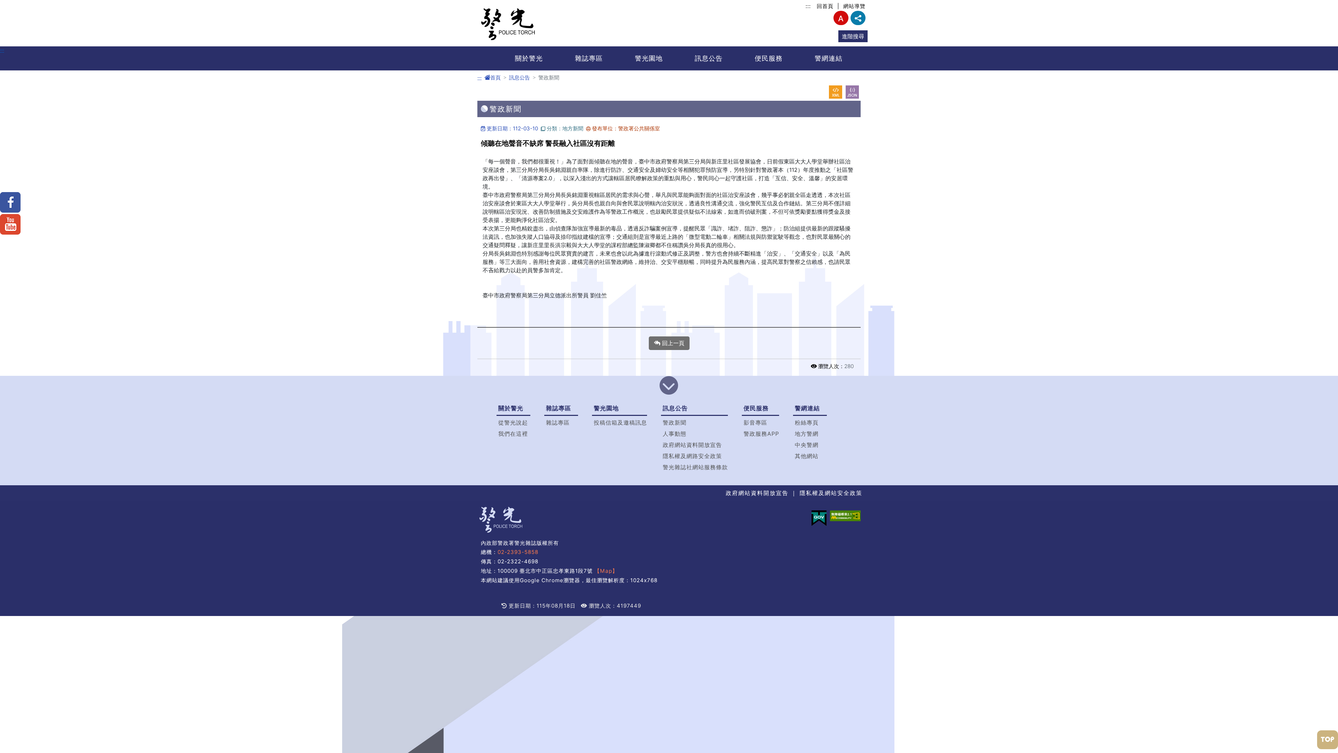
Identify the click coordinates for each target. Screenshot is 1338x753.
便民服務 (769, 58)
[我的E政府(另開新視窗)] (819, 518)
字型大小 (840, 18)
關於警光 (529, 58)
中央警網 (806, 444)
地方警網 (806, 433)
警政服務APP (761, 433)
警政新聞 (674, 422)
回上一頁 (672, 343)
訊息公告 (709, 58)
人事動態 (674, 433)
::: (808, 6)
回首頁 (825, 6)
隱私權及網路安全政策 (692, 455)
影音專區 (755, 422)
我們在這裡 (513, 433)
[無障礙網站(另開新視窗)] (845, 515)
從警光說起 (513, 422)
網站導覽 (854, 6)
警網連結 (829, 58)
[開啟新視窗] (835, 92)
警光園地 (649, 58)
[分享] (858, 18)
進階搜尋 (853, 36)
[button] (669, 386)
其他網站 (806, 455)
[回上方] (1327, 739)
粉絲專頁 (806, 422)
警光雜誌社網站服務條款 (695, 467)
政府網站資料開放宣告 (692, 444)
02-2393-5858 (518, 552)
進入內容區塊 (16, 4)
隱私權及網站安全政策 (831, 492)
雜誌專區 (589, 58)
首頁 (495, 77)
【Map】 (606, 571)
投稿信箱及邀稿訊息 (620, 422)
